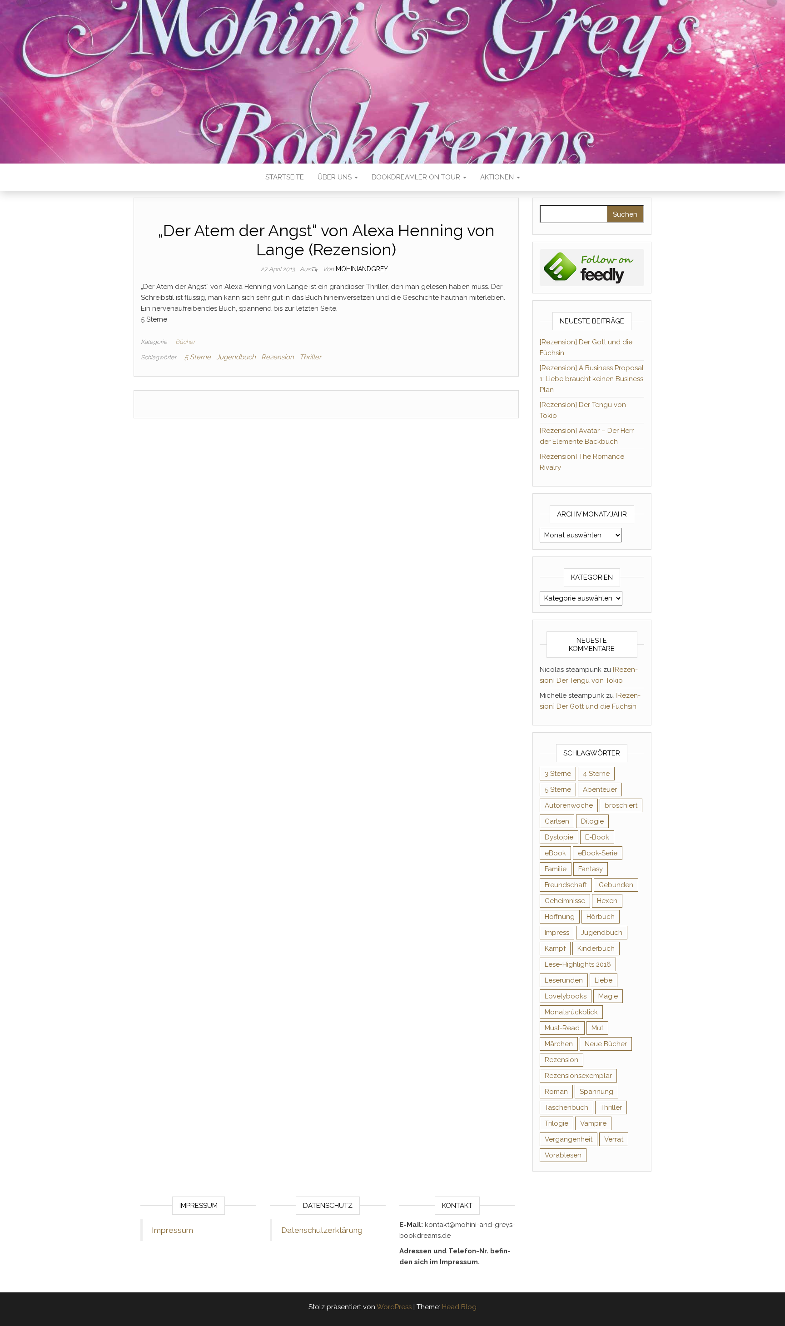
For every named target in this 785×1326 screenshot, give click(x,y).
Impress (557, 933)
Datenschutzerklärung (322, 1230)
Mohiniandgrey (362, 269)
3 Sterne (558, 774)
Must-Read (562, 1028)
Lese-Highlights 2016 (578, 964)
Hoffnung (560, 917)
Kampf (555, 948)
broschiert (621, 805)
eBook (555, 853)
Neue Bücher (606, 1044)
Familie (555, 869)
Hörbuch (600, 917)
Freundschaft (566, 885)
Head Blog (459, 1307)
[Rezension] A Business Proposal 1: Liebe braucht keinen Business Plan (592, 379)
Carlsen (557, 821)
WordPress (394, 1307)
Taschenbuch (566, 1107)
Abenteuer (600, 789)
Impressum (172, 1230)
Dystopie (559, 837)
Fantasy (590, 869)
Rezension (277, 357)
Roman (556, 1092)
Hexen (607, 901)
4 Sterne (596, 774)
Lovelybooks (565, 996)
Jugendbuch (236, 357)
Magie (608, 996)
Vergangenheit (568, 1139)
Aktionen (498, 177)
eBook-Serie (597, 853)
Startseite (284, 177)
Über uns (335, 177)
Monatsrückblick (571, 1012)
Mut (597, 1028)
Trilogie (556, 1123)
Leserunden (564, 980)
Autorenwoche (569, 805)
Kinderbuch (596, 948)
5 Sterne (197, 357)
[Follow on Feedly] (592, 267)
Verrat (613, 1139)
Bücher (185, 341)
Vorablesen (563, 1155)
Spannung (596, 1092)
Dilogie (592, 821)
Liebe (603, 980)
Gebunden (616, 885)
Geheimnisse (565, 901)
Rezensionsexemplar (578, 1076)
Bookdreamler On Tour (417, 177)
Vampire (593, 1123)
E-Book (597, 837)
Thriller (310, 357)
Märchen (559, 1044)
